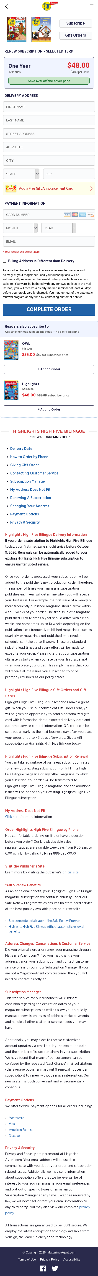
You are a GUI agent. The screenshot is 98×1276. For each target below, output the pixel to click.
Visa (12, 1124)
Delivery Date (21, 449)
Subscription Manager (28, 481)
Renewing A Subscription (30, 498)
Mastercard (16, 1118)
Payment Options (24, 514)
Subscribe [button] (75, 23)
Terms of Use (27, 1259)
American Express (21, 1130)
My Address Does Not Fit (30, 490)
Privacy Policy (49, 1259)
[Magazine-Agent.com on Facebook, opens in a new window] (43, 1268)
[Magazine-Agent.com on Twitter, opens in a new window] (55, 1268)
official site (70, 872)
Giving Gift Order (24, 465)
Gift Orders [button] (75, 35)
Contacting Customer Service (34, 473)
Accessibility (71, 1259)
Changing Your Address (29, 506)
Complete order (49, 309)
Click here (12, 817)
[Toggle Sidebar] (91, 6)
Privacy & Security (25, 522)
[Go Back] (6, 6)
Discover (15, 1135)
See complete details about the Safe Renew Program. (45, 921)
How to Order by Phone (29, 457)
